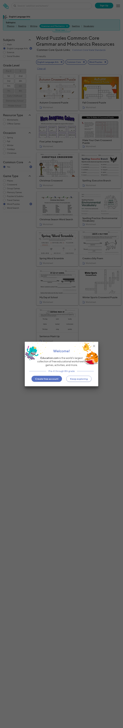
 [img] (94, 346)
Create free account (46, 378)
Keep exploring (79, 378)
